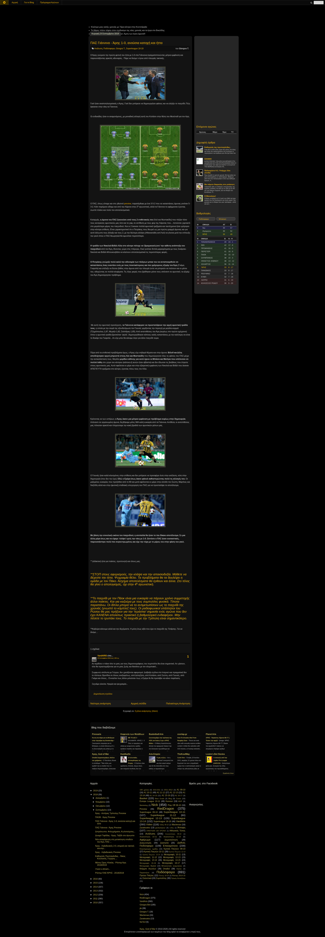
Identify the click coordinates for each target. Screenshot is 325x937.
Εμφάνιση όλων (228, 773)
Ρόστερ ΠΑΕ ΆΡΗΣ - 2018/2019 (109, 873)
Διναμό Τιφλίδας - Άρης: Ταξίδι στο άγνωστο (114, 835)
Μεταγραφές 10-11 (172, 854)
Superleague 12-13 (151, 818)
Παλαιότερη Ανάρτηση (178, 703)
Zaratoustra (145, 828)
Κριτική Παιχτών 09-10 (174, 849)
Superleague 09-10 (149, 812)
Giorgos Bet (145, 905)
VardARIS (102, 656)
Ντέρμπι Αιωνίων (148, 869)
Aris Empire (154, 754)
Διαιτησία (164, 843)
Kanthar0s (125, 754)
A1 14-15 (153, 795)
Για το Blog (29, 2)
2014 (95, 887)
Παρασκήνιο (144, 873)
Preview (143, 809)
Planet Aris (211, 734)
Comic (178, 799)
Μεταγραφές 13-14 (148, 860)
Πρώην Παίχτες (147, 875)
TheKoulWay (183, 754)
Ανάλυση (98, 48)
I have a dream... (102, 869)
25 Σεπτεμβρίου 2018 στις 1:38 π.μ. (108, 658)
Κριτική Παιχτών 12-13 (177, 852)
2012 (95, 895)
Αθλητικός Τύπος (177, 831)
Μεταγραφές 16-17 (171, 863)
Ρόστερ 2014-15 (178, 875)
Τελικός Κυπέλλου (178, 878)
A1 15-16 (166, 795)
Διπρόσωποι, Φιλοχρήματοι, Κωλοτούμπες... (115, 831)
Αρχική (15, 2)
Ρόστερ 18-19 (164, 876)
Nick (154, 805)
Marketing (144, 805)
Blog (170, 799)
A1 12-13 (174, 792)
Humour (169, 801)
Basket (143, 798)
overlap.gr (182, 734)
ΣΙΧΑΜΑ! (208, 159)
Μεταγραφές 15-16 (148, 863)
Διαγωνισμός (145, 843)
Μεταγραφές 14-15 (172, 860)
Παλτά (178, 869)
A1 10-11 (148, 792)
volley (171, 828)
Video (149, 824)
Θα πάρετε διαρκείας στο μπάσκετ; (219, 184)
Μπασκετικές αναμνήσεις (171, 866)
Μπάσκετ (222, 219)
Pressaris (96, 734)
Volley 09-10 (164, 825)
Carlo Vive (181, 758)
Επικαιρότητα (170, 845)
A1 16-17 (178, 795)
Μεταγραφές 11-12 (148, 857)
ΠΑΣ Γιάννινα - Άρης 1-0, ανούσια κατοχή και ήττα (126, 43)
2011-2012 (168, 790)
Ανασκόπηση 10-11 (148, 837)
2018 (95, 794)
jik (141, 908)
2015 (95, 883)
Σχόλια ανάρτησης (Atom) (146, 711)
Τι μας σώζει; (161, 758)
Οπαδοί (166, 869)
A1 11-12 (161, 792)
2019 (95, 791)
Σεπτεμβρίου (102, 810)
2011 (95, 899)
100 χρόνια (144, 790)
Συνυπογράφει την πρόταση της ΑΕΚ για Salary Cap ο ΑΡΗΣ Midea (160, 740)
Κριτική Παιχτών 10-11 (154, 852)
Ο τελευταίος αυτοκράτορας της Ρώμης (134, 760)
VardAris (180, 821)
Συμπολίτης (161, 878)
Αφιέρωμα (145, 839)
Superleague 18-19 (134, 48)
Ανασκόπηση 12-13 (172, 837)
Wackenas (176, 825)
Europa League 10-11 (150, 801)
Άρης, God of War (100, 754)
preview (127, 204)
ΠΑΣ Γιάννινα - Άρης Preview (108, 828)
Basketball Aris (156, 734)
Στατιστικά (146, 878)
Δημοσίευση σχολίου (103, 694)
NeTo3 (143, 922)
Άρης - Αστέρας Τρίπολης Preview (110, 813)
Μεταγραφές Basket (148, 866)
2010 (95, 902)
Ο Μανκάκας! (210, 196)
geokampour (160, 828)
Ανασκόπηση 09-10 (173, 834)
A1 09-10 (181, 790)
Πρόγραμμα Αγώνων (49, 2)
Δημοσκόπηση (171, 840)
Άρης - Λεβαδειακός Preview (108, 852)
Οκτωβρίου (101, 806)
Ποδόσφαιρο (109, 48)
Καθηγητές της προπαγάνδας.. (217, 147)
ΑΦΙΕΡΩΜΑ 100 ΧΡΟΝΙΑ (156, 831)
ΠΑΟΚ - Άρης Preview (105, 817)
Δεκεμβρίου (101, 798)
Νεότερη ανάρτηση (100, 703)
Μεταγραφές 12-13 (172, 857)
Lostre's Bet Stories (215, 754)
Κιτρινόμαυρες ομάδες (149, 849)
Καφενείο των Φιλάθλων (132, 734)
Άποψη (181, 827)
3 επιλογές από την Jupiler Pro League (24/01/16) (220, 760)
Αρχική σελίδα (138, 703)
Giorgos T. (120, 48)
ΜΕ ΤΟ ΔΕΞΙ (132, 738)
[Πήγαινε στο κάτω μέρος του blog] (4, 2)
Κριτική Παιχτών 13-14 (151, 855)
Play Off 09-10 (174, 805)
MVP (180, 801)
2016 (95, 879)
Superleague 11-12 (163, 815)
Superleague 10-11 (174, 812)
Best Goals (159, 799)
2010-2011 (156, 790)
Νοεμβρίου (101, 802)
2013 (95, 891)
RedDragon (165, 808)
